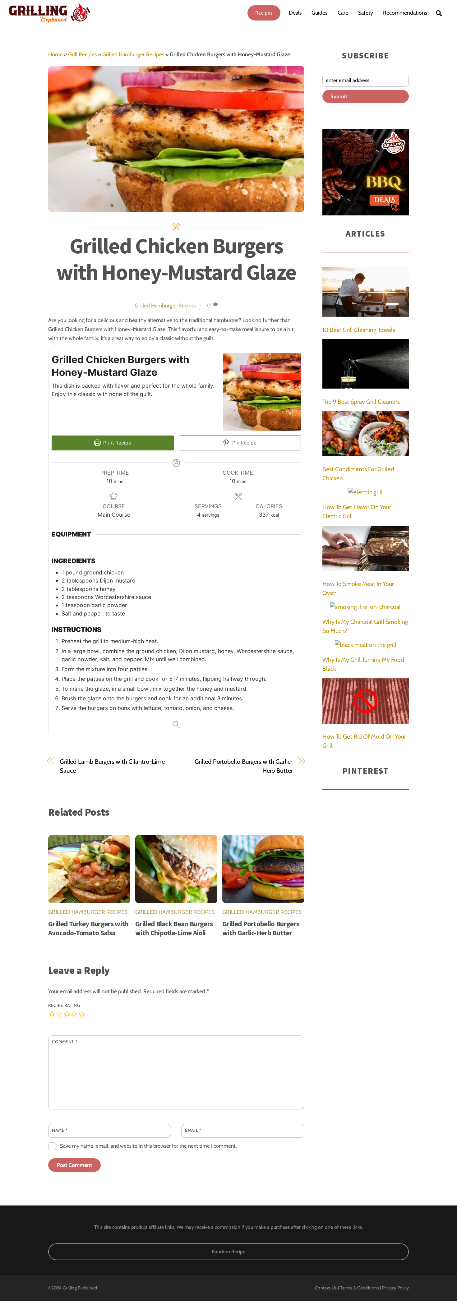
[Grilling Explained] (49, 19)
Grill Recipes (82, 54)
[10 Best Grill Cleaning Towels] (365, 293)
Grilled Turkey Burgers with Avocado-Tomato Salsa (88, 928)
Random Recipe (228, 1252)
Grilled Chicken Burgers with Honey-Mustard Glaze (176, 258)
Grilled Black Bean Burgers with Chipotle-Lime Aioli (174, 928)
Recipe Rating (64, 1005)
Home (55, 54)
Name (59, 1130)
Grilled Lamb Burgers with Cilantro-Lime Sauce (112, 766)
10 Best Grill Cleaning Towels (358, 330)
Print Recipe (116, 443)
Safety (365, 12)
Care (343, 12)
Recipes (264, 13)
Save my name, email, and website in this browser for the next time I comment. (148, 1146)
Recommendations (405, 12)
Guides (319, 12)
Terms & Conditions (359, 1288)
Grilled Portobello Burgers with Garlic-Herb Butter (244, 766)
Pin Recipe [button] (243, 443)
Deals (295, 12)
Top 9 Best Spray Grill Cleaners (361, 401)
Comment (64, 1041)
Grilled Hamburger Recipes (133, 54)
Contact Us (326, 1288)
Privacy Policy (395, 1288)
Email (193, 1130)
